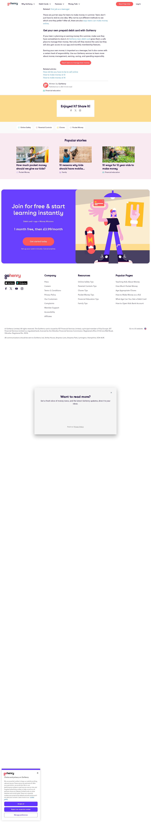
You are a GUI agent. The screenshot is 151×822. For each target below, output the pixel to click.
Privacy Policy (79, 427)
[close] (111, 393)
